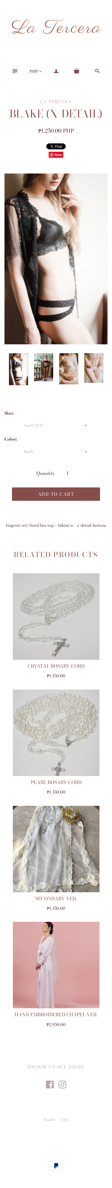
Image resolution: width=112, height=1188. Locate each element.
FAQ (65, 1119)
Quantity (45, 473)
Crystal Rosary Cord (56, 666)
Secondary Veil (56, 898)
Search (49, 1119)
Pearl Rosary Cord (56, 782)
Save (58, 154)
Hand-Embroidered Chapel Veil (56, 1014)
